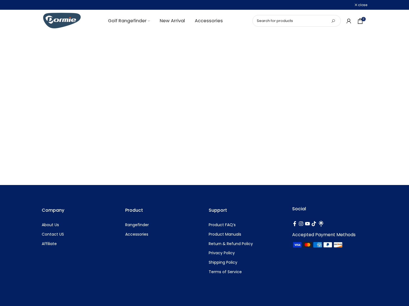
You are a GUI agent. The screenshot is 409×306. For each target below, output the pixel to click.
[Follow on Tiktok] (313, 223)
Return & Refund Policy (231, 243)
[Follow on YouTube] (307, 223)
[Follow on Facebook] (294, 223)
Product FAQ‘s (222, 225)
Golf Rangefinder (127, 21)
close (49, 5)
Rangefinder (137, 225)
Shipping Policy (223, 262)
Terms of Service (225, 272)
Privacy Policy (222, 253)
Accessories (209, 21)
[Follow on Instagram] (301, 223)
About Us (50, 225)
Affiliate (49, 243)
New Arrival (172, 21)
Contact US (53, 234)
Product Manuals (225, 234)
